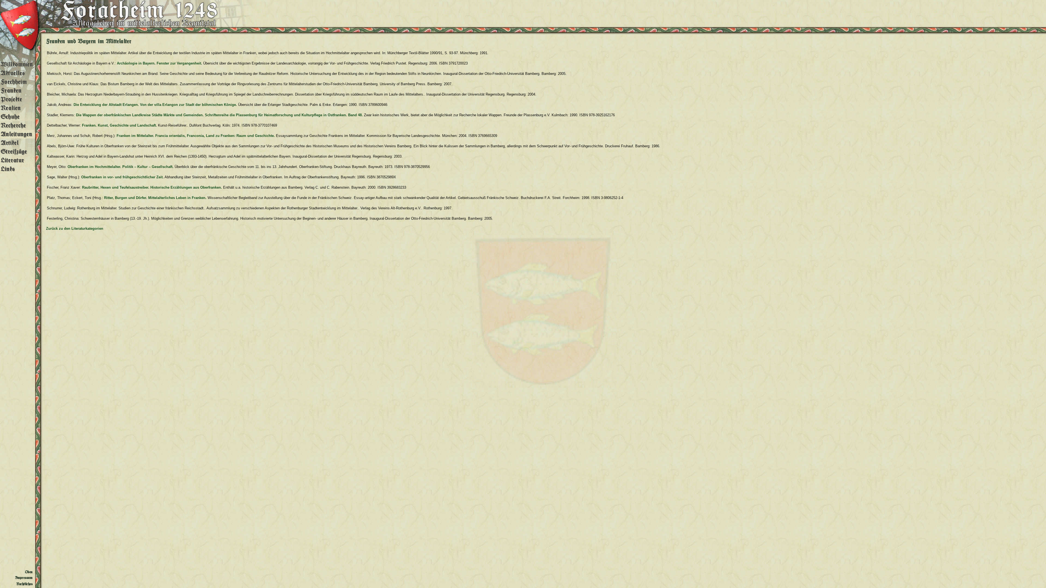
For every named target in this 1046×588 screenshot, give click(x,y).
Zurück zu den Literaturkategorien (74, 228)
